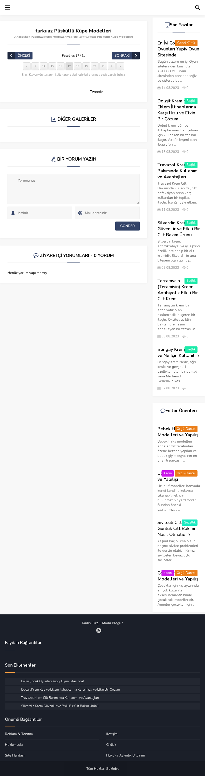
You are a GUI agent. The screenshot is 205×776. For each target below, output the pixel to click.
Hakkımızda (14, 744)
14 (43, 66)
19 (86, 66)
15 (52, 66)
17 (69, 66)
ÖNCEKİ (24, 55)
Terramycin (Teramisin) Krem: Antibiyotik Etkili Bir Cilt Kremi (178, 290)
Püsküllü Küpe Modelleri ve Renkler (56, 37)
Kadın (168, 473)
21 (103, 66)
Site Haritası (14, 755)
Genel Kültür (186, 43)
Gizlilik (111, 744)
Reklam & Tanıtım (19, 734)
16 (60, 66)
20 (94, 66)
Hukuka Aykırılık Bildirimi (125, 755)
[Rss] (98, 630)
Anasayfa (21, 37)
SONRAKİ (122, 55)
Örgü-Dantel (186, 429)
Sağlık (191, 101)
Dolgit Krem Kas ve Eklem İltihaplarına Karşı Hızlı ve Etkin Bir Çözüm (177, 110)
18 (77, 66)
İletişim (112, 734)
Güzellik (190, 522)
